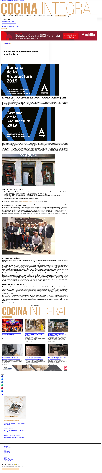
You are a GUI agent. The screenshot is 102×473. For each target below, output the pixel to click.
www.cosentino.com (20, 303)
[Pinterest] (2, 388)
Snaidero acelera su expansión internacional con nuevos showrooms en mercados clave (57, 334)
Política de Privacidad (8, 459)
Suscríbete (6, 456)
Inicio (4, 15)
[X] (2, 379)
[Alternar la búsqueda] (68, 16)
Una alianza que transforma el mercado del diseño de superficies (34, 358)
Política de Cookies (8, 460)
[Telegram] (2, 391)
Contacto (6, 457)
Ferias (34, 15)
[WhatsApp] (2, 385)
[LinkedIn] (2, 382)
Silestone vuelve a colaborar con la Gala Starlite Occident (11, 333)
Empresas (10, 15)
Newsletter (4, 28)
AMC (4, 453)
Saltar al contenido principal (6, 0)
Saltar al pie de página (19, 0)
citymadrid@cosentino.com (28, 201)
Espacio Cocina (41, 15)
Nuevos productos (19, 15)
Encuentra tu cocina (61, 15)
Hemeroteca (50, 15)
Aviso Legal (6, 458)
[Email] (2, 394)
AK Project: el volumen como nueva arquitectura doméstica (57, 358)
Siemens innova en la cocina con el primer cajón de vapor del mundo (11, 358)
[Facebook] (2, 376)
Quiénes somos (7, 452)
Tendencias (28, 15)
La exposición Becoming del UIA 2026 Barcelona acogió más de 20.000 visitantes (34, 334)
